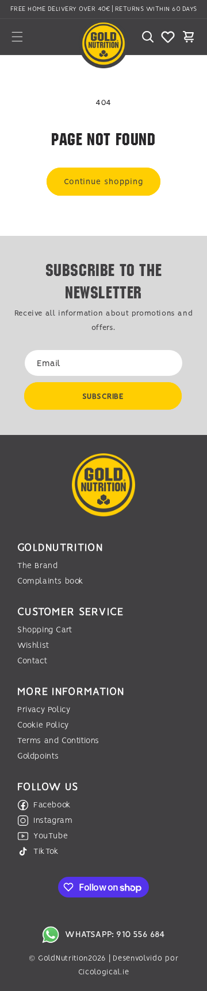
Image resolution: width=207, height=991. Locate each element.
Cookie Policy (43, 725)
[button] (17, 36)
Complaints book (50, 581)
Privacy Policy (43, 710)
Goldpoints (38, 756)
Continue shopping (103, 182)
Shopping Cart (44, 630)
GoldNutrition (63, 958)
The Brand (37, 566)
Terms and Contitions (58, 741)
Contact (32, 661)
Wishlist (33, 646)
